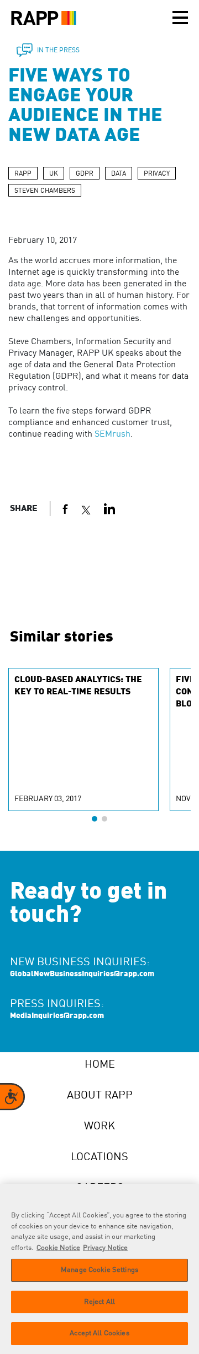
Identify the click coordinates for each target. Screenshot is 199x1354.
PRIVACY (157, 174)
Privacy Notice (105, 1248)
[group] (83, 739)
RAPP (23, 174)
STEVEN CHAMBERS (44, 191)
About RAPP (100, 1095)
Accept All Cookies (99, 1333)
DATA (118, 174)
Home (100, 1064)
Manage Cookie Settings (99, 1270)
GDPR (84, 174)
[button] (94, 819)
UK (53, 174)
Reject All (99, 1302)
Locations (99, 1157)
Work (99, 1126)
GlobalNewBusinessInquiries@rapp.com (82, 974)
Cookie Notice (58, 1248)
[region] (99, 1269)
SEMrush (112, 434)
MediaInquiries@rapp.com (57, 1016)
